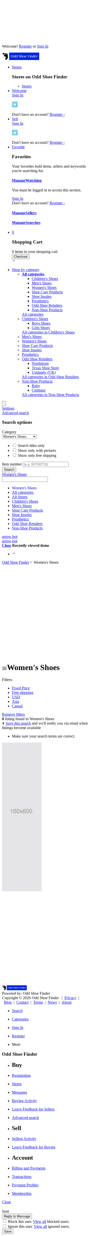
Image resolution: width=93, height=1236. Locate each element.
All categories (32, 314)
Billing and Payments (28, 1168)
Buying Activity (24, 1101)
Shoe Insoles (42, 296)
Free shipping (22, 692)
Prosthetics (40, 301)
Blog (8, 1002)
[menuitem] (33, 274)
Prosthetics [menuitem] (30, 354)
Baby (36, 386)
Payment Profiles (25, 1185)
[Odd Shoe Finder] (20, 59)
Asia (15, 701)
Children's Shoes (45, 279)
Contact (22, 1002)
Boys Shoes (41, 323)
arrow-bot (9, 536)
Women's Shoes (44, 287)
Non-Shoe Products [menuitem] (37, 381)
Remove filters (13, 714)
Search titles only (31, 445)
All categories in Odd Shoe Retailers (50, 377)
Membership (21, 1193)
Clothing (38, 390)
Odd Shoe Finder (15, 562)
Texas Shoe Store (45, 368)
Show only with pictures (36, 450)
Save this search (18, 723)
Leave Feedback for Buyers (33, 1147)
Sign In (42, 46)
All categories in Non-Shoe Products (50, 395)
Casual (17, 706)
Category (9, 432)
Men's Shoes (42, 283)
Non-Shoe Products (47, 310)
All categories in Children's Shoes (48, 332)
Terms (38, 1002)
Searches (33, 222)
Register (25, 46)
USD (16, 697)
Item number (12, 464)
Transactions (21, 1176)
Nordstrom (40, 363)
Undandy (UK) (44, 372)
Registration (21, 1075)
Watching (34, 180)
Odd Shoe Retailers (47, 305)
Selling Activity (24, 1139)
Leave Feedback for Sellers (33, 1109)
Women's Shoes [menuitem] (34, 341)
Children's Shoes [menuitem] (35, 319)
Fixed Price (21, 688)
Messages (19, 1092)
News (52, 1002)
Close (6, 545)
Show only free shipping (36, 455)
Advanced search (15, 413)
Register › (57, 114)
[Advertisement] (46, 611)
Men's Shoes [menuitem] (32, 337)
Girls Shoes (41, 328)
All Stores (20, 497)
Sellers (31, 213)
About (66, 1002)
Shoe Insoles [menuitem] (32, 350)
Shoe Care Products (47, 292)
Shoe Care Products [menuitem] (37, 345)
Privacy (70, 998)
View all (39, 1221)
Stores (26, 86)
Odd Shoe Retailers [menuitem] (37, 359)
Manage (19, 180)
